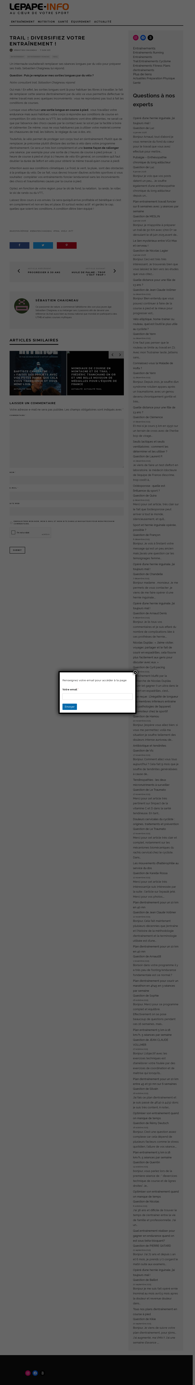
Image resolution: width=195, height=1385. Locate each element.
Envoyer (70, 706)
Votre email (70, 689)
